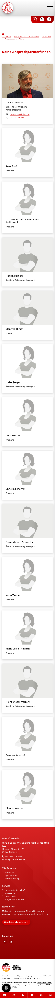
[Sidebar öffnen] (49, 19)
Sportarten (6, 36)
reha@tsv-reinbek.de (19, 114)
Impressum (6, 978)
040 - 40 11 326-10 (18, 117)
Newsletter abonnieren (15, 922)
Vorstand (9, 872)
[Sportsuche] (13, 995)
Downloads (10, 896)
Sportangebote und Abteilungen (26, 36)
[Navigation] (49, 8)
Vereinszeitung (12, 878)
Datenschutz (19, 978)
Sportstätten (11, 875)
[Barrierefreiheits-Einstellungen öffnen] (35, 19)
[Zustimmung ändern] (6, 988)
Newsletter (10, 893)
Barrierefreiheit (33, 978)
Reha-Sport (46, 36)
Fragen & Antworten (15, 899)
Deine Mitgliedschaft (15, 890)
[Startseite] (15, 7)
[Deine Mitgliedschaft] (4, 995)
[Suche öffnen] (42, 19)
